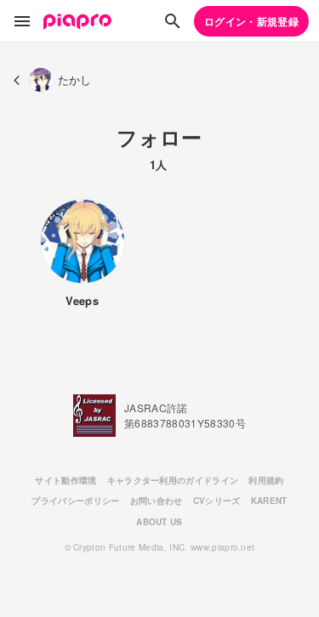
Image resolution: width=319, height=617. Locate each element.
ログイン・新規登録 (251, 21)
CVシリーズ (217, 501)
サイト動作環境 (65, 480)
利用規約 (265, 480)
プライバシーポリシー (75, 501)
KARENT (269, 501)
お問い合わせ (156, 501)
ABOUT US (159, 522)
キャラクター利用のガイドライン (173, 480)
